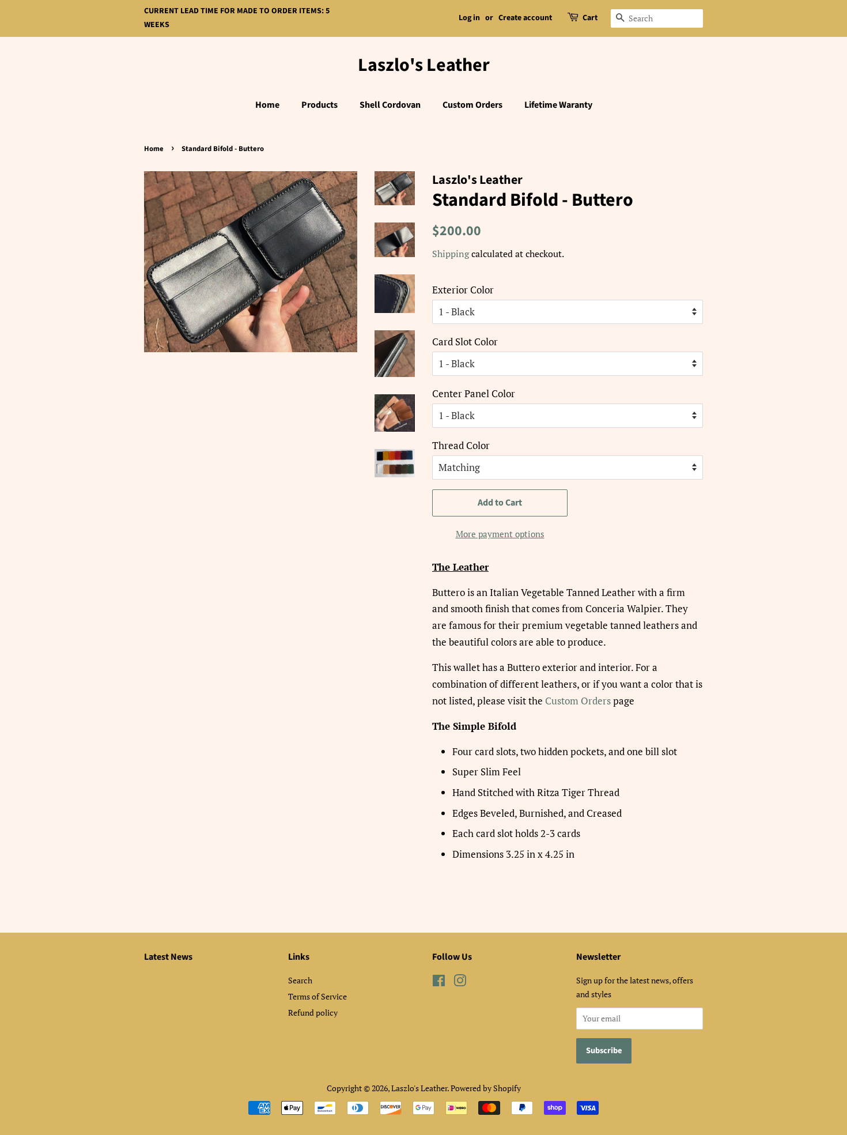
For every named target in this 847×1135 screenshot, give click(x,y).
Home (267, 105)
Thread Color (461, 445)
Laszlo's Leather (424, 65)
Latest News (168, 957)
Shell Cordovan (390, 105)
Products (319, 105)
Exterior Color (463, 289)
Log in (469, 18)
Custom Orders (472, 105)
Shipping (450, 253)
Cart (590, 18)
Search (300, 980)
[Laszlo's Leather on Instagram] (459, 982)
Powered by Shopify (486, 1088)
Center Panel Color (473, 393)
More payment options (500, 534)
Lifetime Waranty (558, 105)
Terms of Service (317, 996)
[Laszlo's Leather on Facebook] (438, 982)
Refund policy (313, 1012)
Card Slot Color (465, 341)
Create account (525, 18)
